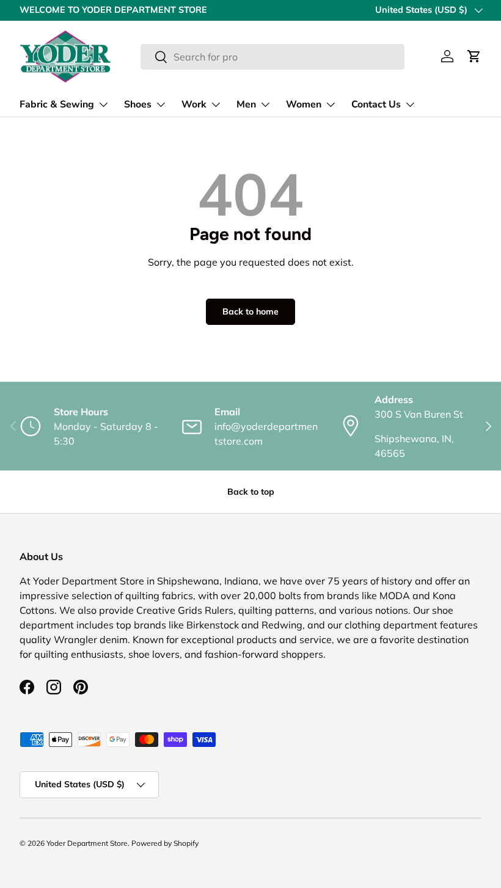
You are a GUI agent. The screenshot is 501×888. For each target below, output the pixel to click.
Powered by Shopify (165, 843)
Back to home (250, 311)
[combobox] (272, 57)
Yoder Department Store (87, 843)
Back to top (250, 491)
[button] (474, 56)
